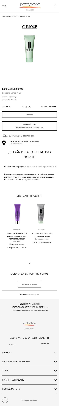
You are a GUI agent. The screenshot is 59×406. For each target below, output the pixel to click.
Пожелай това (29, 126)
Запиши (45, 344)
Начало (5, 16)
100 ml (5, 107)
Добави (29, 114)
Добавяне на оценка (29, 284)
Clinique (12, 16)
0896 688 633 (41, 310)
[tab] (15, 167)
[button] (29, 263)
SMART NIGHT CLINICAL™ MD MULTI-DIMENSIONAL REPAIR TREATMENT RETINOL (17, 237)
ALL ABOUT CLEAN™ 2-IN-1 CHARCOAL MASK (42, 235)
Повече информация (9, 97)
